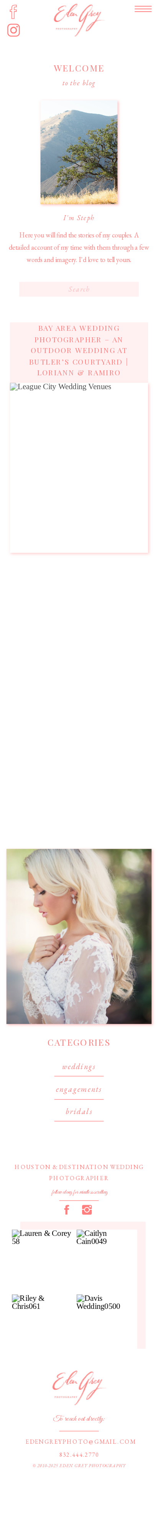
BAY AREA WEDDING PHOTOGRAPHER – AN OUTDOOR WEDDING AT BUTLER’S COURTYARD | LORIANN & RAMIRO (79, 350)
